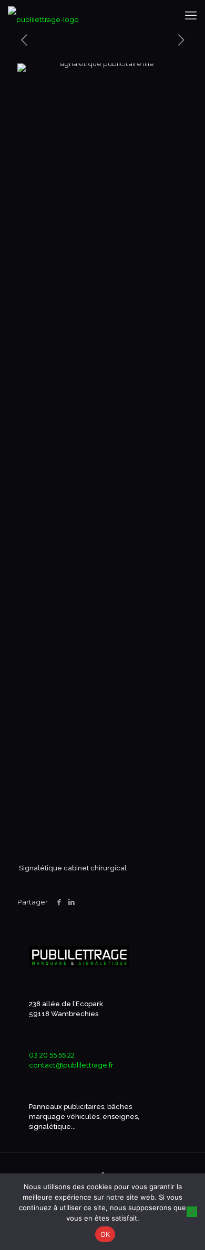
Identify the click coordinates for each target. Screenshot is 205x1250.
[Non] (192, 1211)
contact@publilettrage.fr (71, 1065)
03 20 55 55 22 (52, 1055)
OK (105, 1234)
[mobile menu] (191, 16)
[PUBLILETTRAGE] (43, 16)
